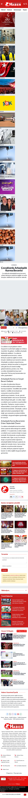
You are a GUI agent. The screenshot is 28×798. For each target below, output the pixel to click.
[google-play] (17, 773)
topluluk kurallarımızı (15, 575)
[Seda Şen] (4, 489)
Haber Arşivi (6, 769)
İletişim (6, 717)
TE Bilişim (18, 784)
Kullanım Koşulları (8, 719)
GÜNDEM (14, 265)
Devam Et (12, 494)
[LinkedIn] (15, 714)
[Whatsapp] (20, 714)
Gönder (4, 570)
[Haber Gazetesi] (13, 4)
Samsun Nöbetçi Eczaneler (6, 756)
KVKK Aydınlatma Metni (18, 719)
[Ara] (26, 4)
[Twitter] (16, 497)
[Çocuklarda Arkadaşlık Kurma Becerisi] (14, 317)
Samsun (9, 10)
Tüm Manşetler (6, 765)
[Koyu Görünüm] (24, 4)
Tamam (3, 791)
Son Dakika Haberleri (21, 765)
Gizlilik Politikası (13, 717)
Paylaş (4, 327)
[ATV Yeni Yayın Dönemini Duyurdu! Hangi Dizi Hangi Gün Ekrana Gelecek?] (7, 524)
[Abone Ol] (23, 327)
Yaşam (25, 10)
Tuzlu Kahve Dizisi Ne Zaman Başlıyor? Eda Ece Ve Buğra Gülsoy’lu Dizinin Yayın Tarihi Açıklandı (7, 516)
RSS (4, 778)
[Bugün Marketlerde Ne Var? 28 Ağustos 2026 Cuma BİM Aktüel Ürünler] (21, 538)
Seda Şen (5, 331)
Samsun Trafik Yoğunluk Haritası (5, 761)
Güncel (3, 10)
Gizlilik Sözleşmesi (22, 717)
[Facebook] (13, 497)
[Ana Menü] (1, 4)
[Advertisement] (14, 295)
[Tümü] (26, 590)
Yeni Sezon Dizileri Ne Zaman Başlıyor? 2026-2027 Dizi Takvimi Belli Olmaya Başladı (7, 546)
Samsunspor (17, 10)
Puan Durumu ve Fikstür (19, 761)
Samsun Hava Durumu (19, 756)
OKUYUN (22, 789)
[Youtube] (22, 497)
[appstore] (9, 773)
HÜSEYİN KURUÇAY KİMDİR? (13, 794)
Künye (2, 717)
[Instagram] (19, 497)
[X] (10, 714)
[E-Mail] (11, 497)
